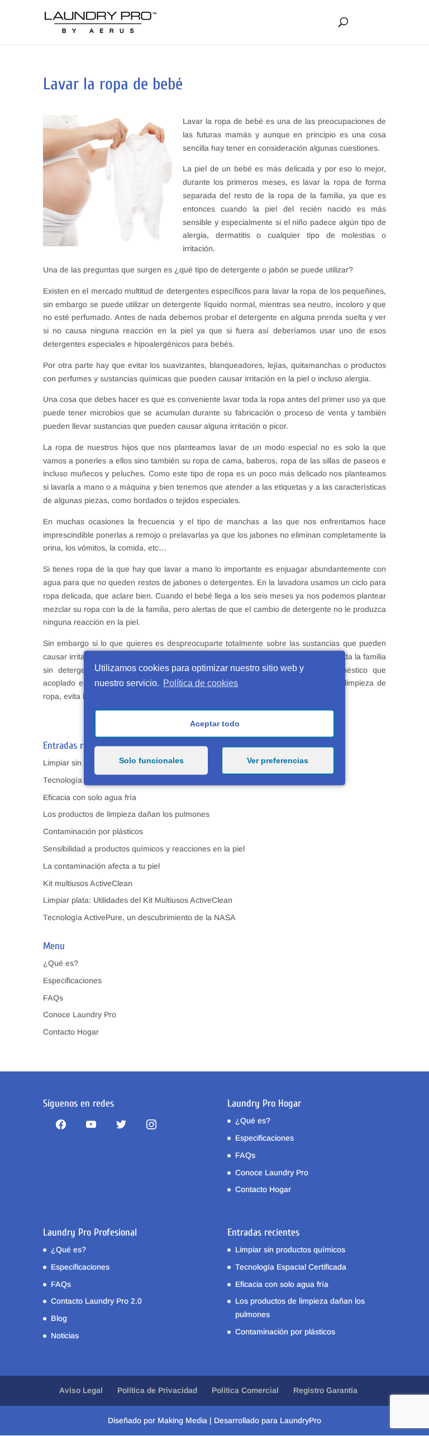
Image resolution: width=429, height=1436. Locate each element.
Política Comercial (245, 1390)
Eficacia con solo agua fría (89, 797)
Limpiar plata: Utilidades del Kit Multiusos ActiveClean (137, 900)
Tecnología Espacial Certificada (290, 1266)
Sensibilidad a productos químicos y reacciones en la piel (144, 848)
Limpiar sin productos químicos (290, 1249)
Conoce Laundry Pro (79, 1014)
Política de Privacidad (157, 1390)
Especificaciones (72, 980)
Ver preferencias (277, 760)
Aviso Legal (81, 1390)
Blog (59, 1318)
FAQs (53, 997)
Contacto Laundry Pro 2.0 (96, 1300)
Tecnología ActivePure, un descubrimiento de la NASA (139, 917)
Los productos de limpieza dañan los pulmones (126, 814)
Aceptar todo (215, 723)
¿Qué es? (60, 963)
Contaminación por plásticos (93, 831)
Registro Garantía (325, 1390)
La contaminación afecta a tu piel (101, 865)
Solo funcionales (151, 760)
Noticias (65, 1335)
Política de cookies (200, 683)
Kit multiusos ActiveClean (87, 883)
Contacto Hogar (71, 1031)
